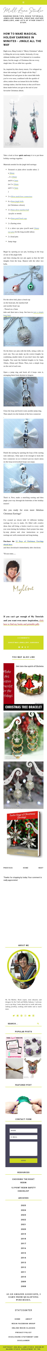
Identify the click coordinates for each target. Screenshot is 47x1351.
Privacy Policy (23, 1332)
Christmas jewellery (18, 642)
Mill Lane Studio (26, 1347)
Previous (8, 868)
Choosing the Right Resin (23, 1181)
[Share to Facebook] (19, 647)
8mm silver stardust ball (20, 210)
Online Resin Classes (23, 1328)
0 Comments (23, 638)
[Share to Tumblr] (25, 647)
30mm (12, 173)
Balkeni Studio (13, 1349)
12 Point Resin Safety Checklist (23, 1189)
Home (25, 868)
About (29, 1319)
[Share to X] (22, 647)
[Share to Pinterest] (27, 647)
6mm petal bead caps (19, 218)
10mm (16, 184)
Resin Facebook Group (23, 1323)
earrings (34, 642)
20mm (14, 177)
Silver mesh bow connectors (21, 196)
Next (41, 868)
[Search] (38, 1023)
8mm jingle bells (17, 201)
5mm (16, 181)
